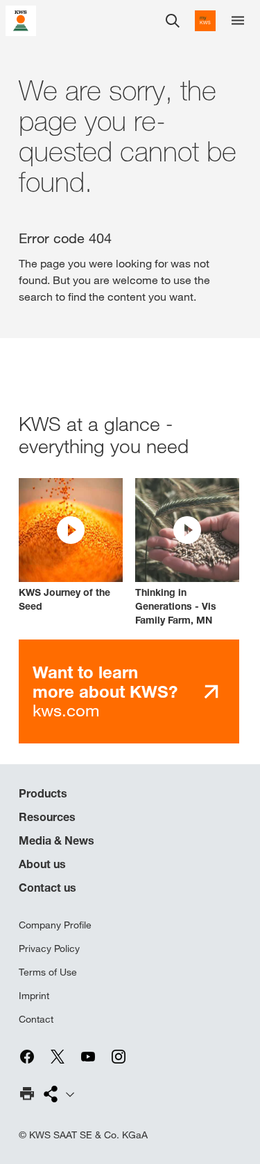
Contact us (47, 887)
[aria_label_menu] (237, 20)
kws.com (105, 691)
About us (42, 864)
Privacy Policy (49, 948)
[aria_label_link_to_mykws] (205, 20)
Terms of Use (48, 972)
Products (43, 793)
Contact (36, 1019)
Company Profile (55, 925)
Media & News (56, 840)
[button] (71, 545)
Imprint (34, 995)
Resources (47, 817)
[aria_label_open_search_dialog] (172, 20)
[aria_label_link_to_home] (21, 20)
